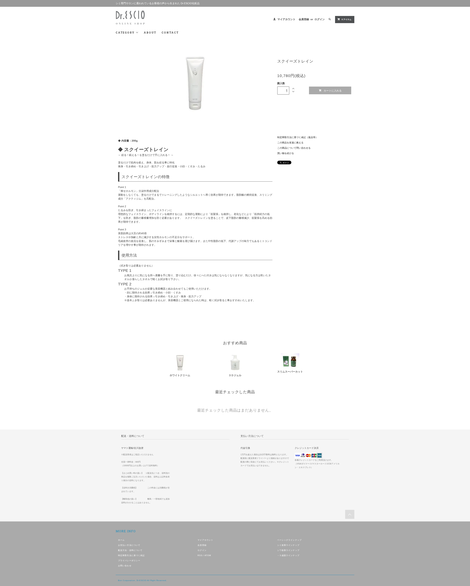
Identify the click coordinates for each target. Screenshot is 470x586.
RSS (200, 555)
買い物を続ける (285, 153)
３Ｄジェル (235, 375)
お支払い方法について (129, 545)
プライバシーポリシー (129, 560)
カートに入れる (333, 90)
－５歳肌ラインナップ (288, 555)
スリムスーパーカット (291, 371)
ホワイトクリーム (180, 375)
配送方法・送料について (130, 550)
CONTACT (170, 32)
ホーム (121, 540)
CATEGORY (126, 32)
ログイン (319, 19)
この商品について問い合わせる (294, 148)
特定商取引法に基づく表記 (131, 555)
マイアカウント (286, 19)
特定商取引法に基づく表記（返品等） (297, 137)
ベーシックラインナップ (289, 540)
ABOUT (150, 32)
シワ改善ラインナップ (288, 550)
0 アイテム (346, 19)
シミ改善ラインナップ (288, 545)
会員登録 (304, 19)
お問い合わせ (124, 566)
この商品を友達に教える (290, 142)
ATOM (208, 555)
